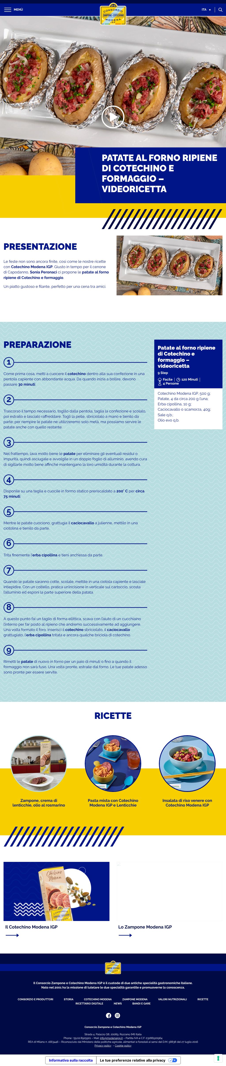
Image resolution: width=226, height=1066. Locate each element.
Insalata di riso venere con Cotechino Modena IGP (187, 803)
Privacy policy (102, 1045)
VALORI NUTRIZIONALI (172, 999)
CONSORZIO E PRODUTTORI (35, 999)
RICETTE (203, 999)
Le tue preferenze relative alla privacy (132, 1060)
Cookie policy (123, 1045)
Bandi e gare (141, 1003)
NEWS (118, 1003)
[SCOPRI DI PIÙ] (55, 935)
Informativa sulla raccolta (71, 1060)
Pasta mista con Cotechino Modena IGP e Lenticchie (113, 803)
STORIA (68, 999)
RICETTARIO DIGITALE (89, 1003)
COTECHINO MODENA (98, 999)
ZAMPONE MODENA (134, 999)
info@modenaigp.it (111, 1038)
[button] (206, 9)
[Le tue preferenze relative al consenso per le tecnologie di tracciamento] (218, 1058)
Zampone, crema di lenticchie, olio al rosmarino (39, 803)
